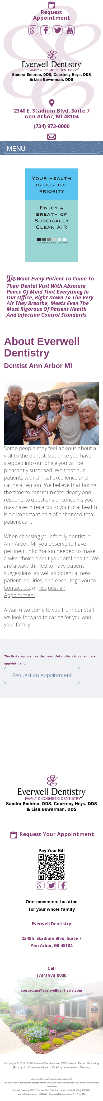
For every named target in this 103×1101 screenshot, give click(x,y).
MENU (16, 148)
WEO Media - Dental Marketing (80, 1063)
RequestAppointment (51, 14)
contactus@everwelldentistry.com (51, 990)
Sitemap (85, 1067)
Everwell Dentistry (44, 1063)
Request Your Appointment (56, 833)
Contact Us (17, 587)
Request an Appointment (34, 591)
